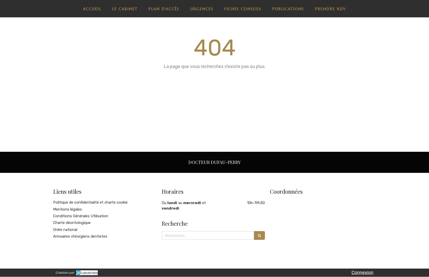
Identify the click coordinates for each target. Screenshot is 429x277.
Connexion (362, 272)
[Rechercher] (259, 235)
